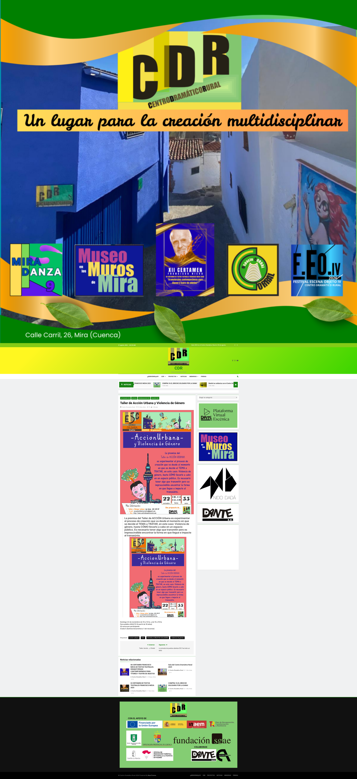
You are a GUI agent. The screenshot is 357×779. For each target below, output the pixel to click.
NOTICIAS (184, 376)
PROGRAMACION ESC (144, 398)
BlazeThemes (152, 775)
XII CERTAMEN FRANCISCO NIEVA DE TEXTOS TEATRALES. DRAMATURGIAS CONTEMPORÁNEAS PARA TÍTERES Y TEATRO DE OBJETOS (143, 669)
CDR (179, 368)
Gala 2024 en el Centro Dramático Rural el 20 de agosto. (208, 345)
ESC (143, 638)
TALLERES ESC (155, 398)
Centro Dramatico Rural (128, 407)
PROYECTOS (172, 376)
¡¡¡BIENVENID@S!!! (153, 376)
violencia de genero (177, 638)
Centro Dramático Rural (138, 677)
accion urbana (134, 638)
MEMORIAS (193, 376)
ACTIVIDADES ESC (125, 398)
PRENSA (203, 376)
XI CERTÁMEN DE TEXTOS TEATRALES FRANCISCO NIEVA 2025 (142, 685)
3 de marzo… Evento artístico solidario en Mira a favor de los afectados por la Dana (149, 383)
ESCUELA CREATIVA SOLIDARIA (157, 638)
